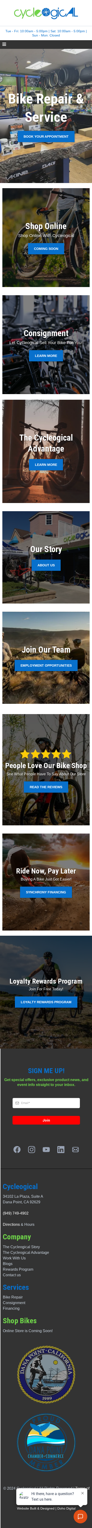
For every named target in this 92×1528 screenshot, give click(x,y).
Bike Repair (13, 1297)
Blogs (8, 1264)
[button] (4, 44)
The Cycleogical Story (21, 1247)
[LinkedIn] (61, 1149)
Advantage (39, 1253)
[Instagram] (31, 1149)
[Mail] (75, 1149)
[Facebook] (17, 1149)
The (6, 1253)
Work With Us (14, 1258)
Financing (11, 1308)
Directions (11, 1224)
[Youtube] (46, 1149)
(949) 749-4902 (16, 1213)
